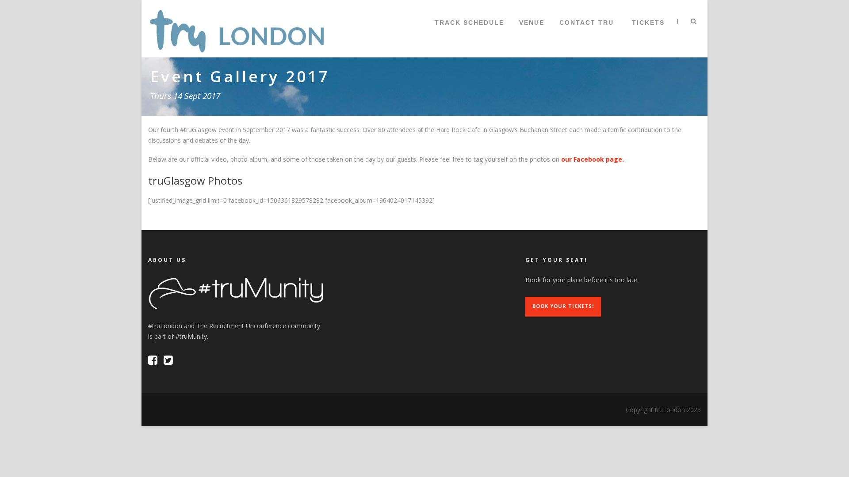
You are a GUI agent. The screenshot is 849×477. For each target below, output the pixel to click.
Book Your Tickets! (563, 306)
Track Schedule (469, 22)
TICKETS (648, 22)
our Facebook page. (592, 159)
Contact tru (586, 22)
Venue (531, 22)
